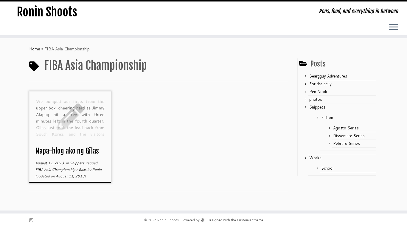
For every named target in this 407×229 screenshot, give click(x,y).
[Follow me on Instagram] (33, 220)
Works (315, 157)
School (327, 168)
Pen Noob (318, 91)
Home (34, 49)
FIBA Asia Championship (55, 169)
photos (315, 99)
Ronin (97, 169)
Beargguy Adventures (328, 76)
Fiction (327, 117)
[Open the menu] (393, 27)
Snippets (77, 162)
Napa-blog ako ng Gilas (67, 150)
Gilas (82, 169)
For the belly (320, 83)
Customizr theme (250, 220)
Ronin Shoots (47, 12)
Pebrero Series (346, 143)
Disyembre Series (349, 135)
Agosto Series (346, 128)
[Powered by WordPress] (203, 219)
